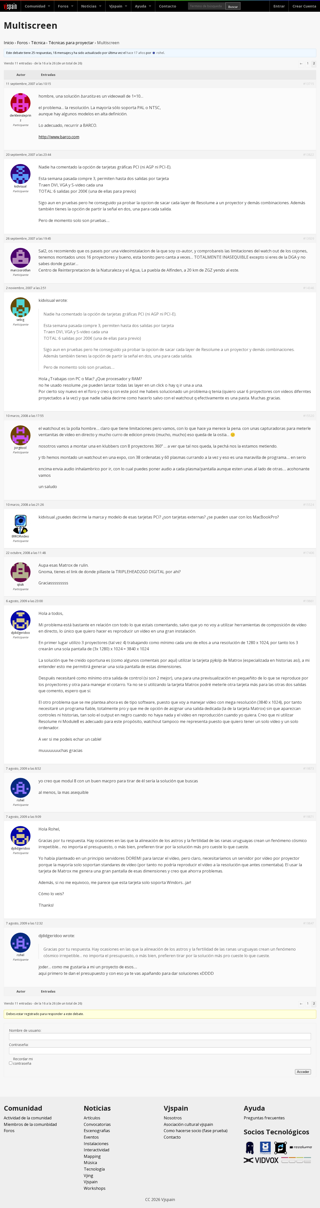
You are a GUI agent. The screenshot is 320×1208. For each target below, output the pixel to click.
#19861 (308, 601)
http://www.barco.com (58, 137)
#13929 (308, 238)
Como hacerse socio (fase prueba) (196, 1130)
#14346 (308, 288)
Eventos (91, 1137)
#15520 (308, 416)
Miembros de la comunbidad (30, 1124)
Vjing (88, 1175)
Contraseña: (18, 1044)
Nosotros (173, 1118)
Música (90, 1162)
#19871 (308, 817)
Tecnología (94, 1169)
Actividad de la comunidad (28, 1118)
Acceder (303, 1072)
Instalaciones (96, 1143)
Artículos (92, 1118)
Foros (63, 6)
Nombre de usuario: (25, 1030)
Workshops (95, 1188)
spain (10, 6)
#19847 (308, 923)
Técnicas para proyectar (71, 42)
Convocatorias (97, 1124)
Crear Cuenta (304, 6)
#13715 (308, 84)
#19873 (308, 768)
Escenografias (97, 1130)
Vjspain (91, 1182)
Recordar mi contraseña (23, 1061)
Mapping (92, 1156)
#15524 (308, 505)
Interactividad (96, 1150)
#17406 (308, 553)
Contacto (167, 6)
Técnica (38, 42)
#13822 (308, 155)
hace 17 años (135, 53)
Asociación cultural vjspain (188, 1124)
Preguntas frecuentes (264, 1118)
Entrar (279, 6)
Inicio (9, 42)
